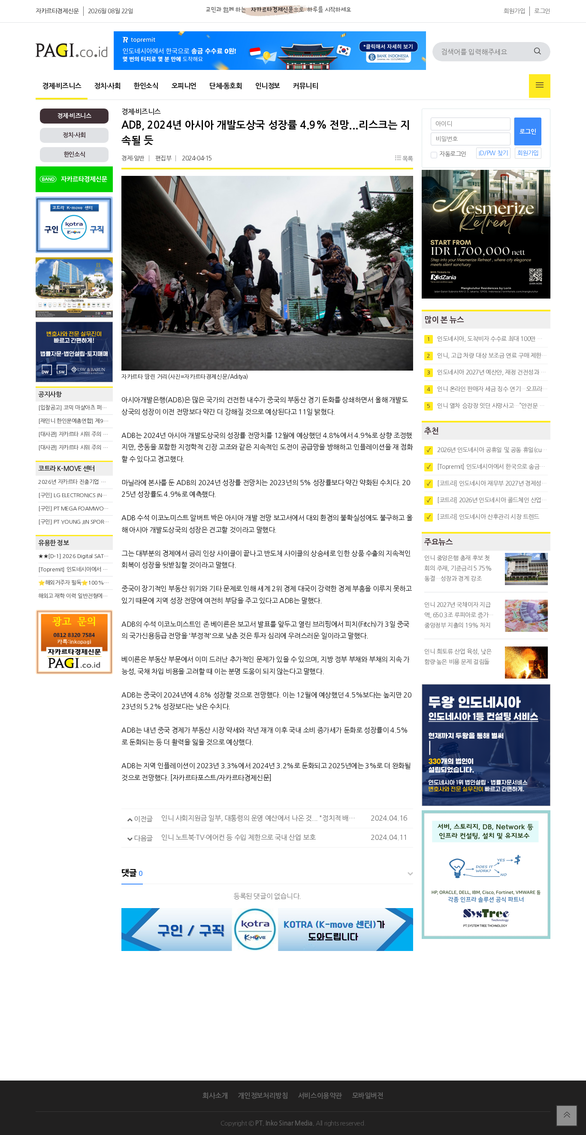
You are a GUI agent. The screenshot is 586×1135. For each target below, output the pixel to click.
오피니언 (184, 86)
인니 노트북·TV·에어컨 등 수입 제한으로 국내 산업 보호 (238, 837)
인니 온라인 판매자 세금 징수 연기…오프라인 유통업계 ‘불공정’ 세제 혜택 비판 (487, 389)
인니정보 (267, 86)
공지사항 (49, 394)
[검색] (537, 51)
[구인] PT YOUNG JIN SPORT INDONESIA (87, 522)
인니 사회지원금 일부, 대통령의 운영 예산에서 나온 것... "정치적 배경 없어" (264, 818)
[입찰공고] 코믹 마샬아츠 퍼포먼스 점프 (83, 408)
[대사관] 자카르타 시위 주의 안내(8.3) (81, 447)
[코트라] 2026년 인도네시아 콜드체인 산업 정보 (487, 500)
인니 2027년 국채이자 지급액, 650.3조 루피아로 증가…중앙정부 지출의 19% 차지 (459, 615)
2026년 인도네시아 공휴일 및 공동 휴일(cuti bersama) (487, 450)
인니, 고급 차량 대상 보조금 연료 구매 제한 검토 (487, 356)
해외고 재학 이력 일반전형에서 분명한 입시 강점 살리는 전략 (106, 596)
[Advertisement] (74, 755)
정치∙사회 (107, 86)
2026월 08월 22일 (110, 11)
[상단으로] (566, 1115)
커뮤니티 (305, 86)
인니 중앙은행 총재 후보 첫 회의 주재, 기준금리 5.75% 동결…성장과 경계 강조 (458, 568)
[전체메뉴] (539, 86)
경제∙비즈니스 (61, 86)
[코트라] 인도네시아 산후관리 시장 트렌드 (483, 517)
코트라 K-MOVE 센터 (66, 468)
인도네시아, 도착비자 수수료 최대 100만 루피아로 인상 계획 (487, 339)
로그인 (542, 11)
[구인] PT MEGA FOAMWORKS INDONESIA (90, 508)
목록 (407, 159)
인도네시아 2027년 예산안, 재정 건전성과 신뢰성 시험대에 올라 (487, 372)
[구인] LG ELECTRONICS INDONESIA (81, 495)
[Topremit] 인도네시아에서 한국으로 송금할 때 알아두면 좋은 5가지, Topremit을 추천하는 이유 (487, 467)
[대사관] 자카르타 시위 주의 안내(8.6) (81, 434)
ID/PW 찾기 (493, 153)
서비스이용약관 (320, 1096)
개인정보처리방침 (263, 1096)
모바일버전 (368, 1096)
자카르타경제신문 (57, 11)
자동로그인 (452, 154)
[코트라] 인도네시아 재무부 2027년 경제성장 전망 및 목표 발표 (487, 483)
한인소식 (145, 86)
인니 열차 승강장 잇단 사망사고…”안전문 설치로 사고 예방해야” (487, 406)
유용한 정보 (53, 543)
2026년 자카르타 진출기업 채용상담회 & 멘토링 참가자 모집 (106, 482)
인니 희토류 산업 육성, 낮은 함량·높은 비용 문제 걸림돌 (458, 657)
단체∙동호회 (225, 86)
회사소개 (214, 1096)
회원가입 (514, 11)
